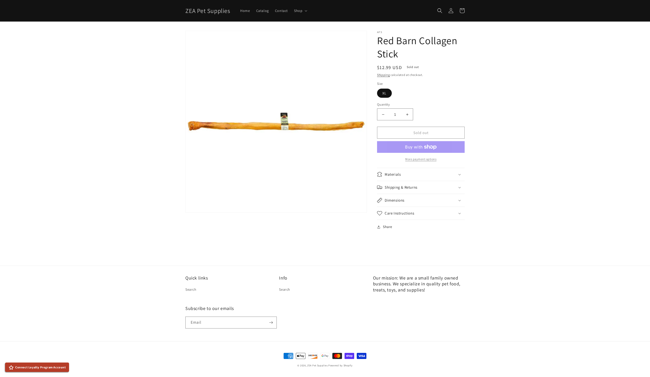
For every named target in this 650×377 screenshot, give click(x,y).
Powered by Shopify (340, 365)
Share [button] (387, 226)
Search (191, 289)
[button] (300, 10)
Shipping (383, 75)
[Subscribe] (271, 323)
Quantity (383, 104)
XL (384, 93)
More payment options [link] (420, 159)
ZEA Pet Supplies (317, 365)
